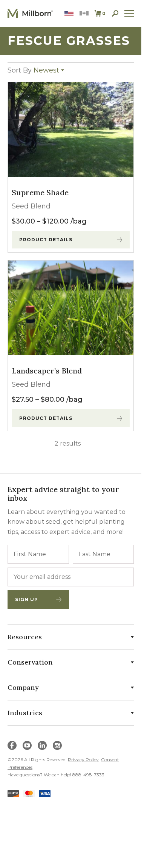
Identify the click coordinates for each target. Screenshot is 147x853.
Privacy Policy (83, 759)
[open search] (115, 13)
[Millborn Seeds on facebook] (12, 745)
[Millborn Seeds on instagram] (57, 745)
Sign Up (26, 599)
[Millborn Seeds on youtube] (27, 745)
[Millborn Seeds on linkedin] (42, 745)
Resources (25, 636)
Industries (25, 712)
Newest (33, 70)
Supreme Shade (40, 192)
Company (23, 687)
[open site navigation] (129, 13)
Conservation (30, 662)
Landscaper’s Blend (47, 370)
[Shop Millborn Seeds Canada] (84, 13)
